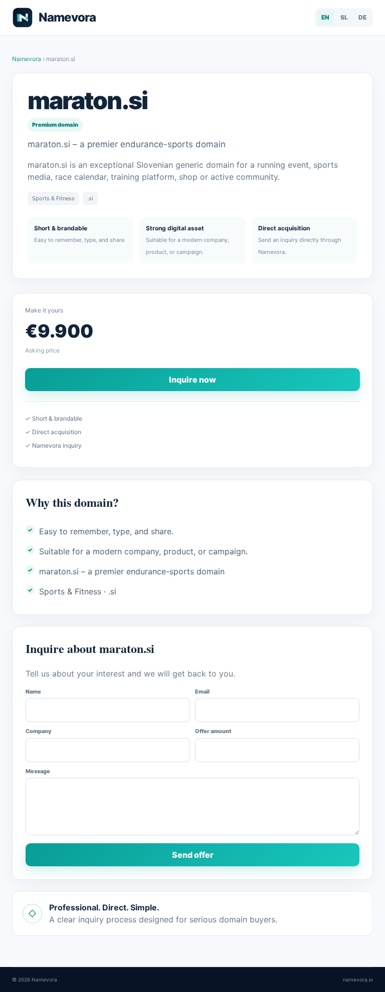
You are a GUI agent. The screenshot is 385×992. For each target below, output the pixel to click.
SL (344, 17)
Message (38, 771)
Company (39, 731)
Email (202, 691)
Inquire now (192, 380)
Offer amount (213, 731)
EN (325, 17)
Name (33, 691)
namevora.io (358, 979)
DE (362, 17)
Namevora (27, 59)
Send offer (193, 855)
